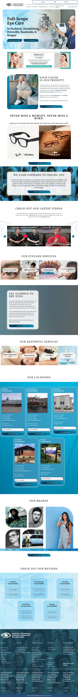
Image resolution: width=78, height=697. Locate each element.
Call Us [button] (43, 2)
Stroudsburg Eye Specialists (69, 649)
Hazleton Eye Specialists (68, 647)
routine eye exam (55, 95)
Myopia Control (35, 661)
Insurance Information (6, 652)
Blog (2, 656)
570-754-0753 (8, 415)
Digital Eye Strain (35, 657)
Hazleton (58, 90)
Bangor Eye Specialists (68, 654)
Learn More (40, 163)
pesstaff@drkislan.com (61, 418)
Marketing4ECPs (36, 695)
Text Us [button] (66, 2)
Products (52, 6)
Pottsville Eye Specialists (68, 651)
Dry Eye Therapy (35, 647)
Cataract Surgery (51, 649)
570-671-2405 (34, 415)
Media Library (4, 651)
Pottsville (42, 92)
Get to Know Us (4, 647)
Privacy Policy (4, 661)
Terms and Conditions (6, 662)
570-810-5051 (47, 465)
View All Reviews (13, 594)
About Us (29, 6)
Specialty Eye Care (43, 6)
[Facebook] (1, 690)
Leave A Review (13, 589)
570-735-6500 (20, 469)
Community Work (5, 649)
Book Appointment (72, 6)
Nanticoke (47, 92)
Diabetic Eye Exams (20, 649)
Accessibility (3, 659)
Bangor (52, 92)
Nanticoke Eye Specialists (68, 652)
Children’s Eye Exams (21, 651)
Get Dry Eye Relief (21, 326)
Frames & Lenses (51, 662)
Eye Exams (35, 6)
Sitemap (2, 657)
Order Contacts (51, 666)
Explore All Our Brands (39, 555)
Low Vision (34, 662)
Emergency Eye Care (36, 652)
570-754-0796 (60, 415)
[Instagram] (2, 690)
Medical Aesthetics (36, 651)
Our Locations (31, 40)
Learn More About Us (39, 191)
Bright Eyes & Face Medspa (59, 6)
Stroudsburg (63, 90)
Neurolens (34, 664)
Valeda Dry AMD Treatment (38, 666)
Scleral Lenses (35, 649)
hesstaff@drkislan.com (9, 420)
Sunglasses (50, 664)
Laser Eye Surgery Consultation (39, 659)
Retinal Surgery (51, 647)
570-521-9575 (21, 465)
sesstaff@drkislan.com (35, 420)
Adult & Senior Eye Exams (22, 647)
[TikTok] (4, 690)
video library (44, 216)
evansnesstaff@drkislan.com (24, 471)
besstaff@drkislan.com (48, 469)
